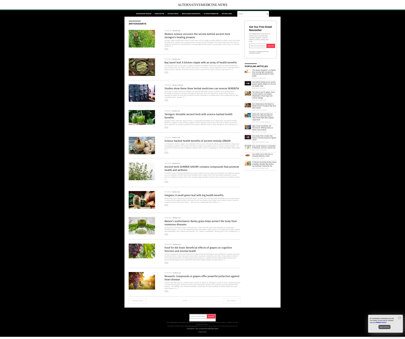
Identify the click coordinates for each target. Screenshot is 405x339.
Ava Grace (262, 88)
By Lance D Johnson (178, 85)
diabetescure (159, 13)
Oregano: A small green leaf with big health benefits (194, 195)
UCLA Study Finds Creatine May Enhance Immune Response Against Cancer (264, 138)
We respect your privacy (191, 326)
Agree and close (384, 327)
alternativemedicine (211, 13)
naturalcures (227, 13)
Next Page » (231, 301)
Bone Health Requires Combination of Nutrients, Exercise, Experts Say (264, 147)
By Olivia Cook (176, 30)
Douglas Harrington (265, 122)
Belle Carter (263, 78)
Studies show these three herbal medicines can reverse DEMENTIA (202, 88)
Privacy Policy (202, 331)
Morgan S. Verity (264, 142)
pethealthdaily (173, 13)
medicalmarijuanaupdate (191, 13)
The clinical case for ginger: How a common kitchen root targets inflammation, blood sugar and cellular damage (263, 95)
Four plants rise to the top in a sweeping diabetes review (262, 155)
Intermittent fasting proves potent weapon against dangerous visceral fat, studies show (264, 84)
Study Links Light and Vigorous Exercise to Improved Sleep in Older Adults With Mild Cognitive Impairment (263, 117)
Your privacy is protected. (255, 51)
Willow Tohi (263, 100)
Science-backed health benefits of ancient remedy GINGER (198, 140)
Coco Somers (263, 110)
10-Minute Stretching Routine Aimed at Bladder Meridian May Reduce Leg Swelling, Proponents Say (264, 164)
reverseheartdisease (143, 13)
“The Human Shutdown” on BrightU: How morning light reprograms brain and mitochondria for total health (264, 73)
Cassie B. (262, 158)
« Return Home (137, 301)
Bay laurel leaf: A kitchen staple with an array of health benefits (201, 62)
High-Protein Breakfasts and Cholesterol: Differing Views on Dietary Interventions (262, 128)
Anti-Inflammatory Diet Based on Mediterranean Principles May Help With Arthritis (264, 106)
